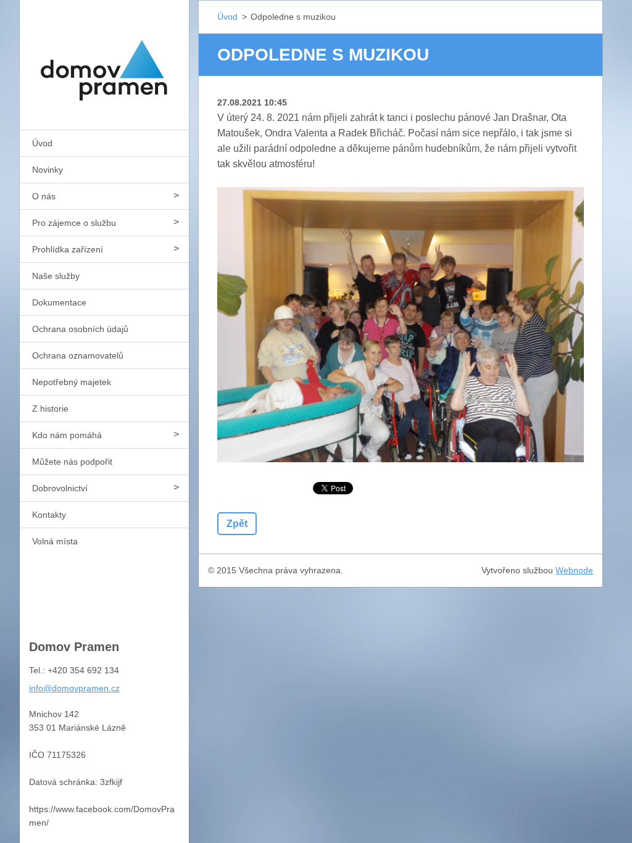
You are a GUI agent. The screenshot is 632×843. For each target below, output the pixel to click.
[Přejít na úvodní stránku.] (104, 57)
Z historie (50, 408)
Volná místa (55, 541)
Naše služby (56, 276)
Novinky (47, 170)
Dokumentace (59, 302)
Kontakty (49, 515)
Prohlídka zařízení (67, 249)
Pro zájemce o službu (74, 223)
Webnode (574, 570)
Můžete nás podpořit (72, 462)
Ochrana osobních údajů (80, 329)
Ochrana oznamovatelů (77, 355)
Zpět (237, 523)
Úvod (42, 143)
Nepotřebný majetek (71, 382)
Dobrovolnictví (60, 488)
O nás (44, 196)
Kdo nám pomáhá (67, 435)
